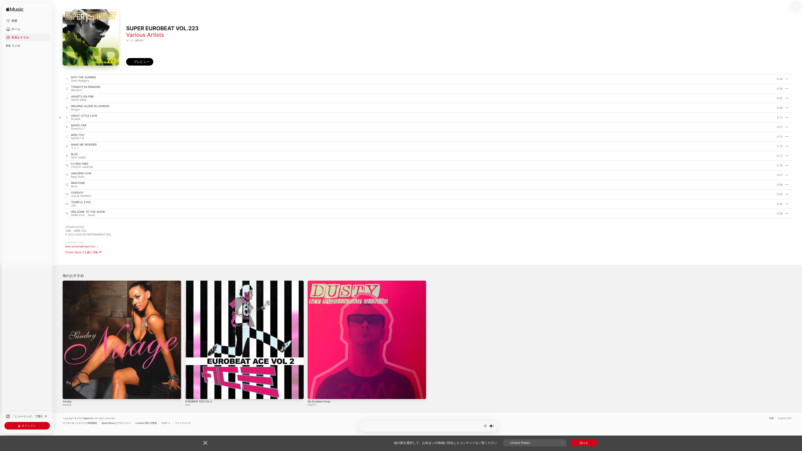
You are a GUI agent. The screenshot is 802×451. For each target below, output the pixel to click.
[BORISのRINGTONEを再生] (67, 185)
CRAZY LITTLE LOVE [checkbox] (84, 115)
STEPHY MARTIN (82, 167)
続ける (584, 443)
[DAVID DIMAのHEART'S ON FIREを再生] (67, 98)
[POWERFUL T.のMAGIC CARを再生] (67, 127)
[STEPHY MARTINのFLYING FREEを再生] (67, 165)
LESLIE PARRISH (81, 196)
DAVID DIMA (79, 99)
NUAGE (76, 119)
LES (73, 205)
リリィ (75, 147)
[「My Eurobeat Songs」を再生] (313, 394)
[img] (14, 9)
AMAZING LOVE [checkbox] (81, 173)
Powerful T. (78, 128)
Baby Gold (77, 176)
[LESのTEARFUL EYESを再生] (67, 204)
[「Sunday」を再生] (68, 394)
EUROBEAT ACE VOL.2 (199, 282)
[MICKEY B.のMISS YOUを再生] (67, 137)
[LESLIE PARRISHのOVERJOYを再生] (67, 194)
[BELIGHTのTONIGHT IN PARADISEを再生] (67, 89)
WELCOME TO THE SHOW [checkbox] (88, 211)
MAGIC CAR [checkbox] (78, 125)
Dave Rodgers (80, 80)
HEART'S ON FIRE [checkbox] (82, 96)
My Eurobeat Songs (320, 282)
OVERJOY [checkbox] (77, 192)
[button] (27, 20)
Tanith (91, 215)
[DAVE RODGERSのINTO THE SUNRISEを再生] (67, 79)
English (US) (785, 418)
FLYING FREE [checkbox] (79, 163)
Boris (74, 186)
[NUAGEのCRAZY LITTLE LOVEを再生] (67, 117)
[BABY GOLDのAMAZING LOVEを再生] (67, 175)
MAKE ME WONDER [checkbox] (83, 144)
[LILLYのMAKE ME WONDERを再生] (67, 146)
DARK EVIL (78, 215)
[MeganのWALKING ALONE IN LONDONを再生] (67, 108)
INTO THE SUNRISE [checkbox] (83, 77)
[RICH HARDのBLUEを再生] (67, 156)
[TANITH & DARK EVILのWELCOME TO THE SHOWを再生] (67, 213)
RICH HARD (78, 157)
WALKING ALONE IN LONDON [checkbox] (90, 106)
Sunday (67, 282)
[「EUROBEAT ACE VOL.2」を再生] (190, 394)
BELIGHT (76, 90)
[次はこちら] (485, 426)
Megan (75, 109)
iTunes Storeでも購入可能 (81, 252)
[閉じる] (205, 443)
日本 (771, 418)
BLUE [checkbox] (74, 154)
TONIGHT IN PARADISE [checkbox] (85, 87)
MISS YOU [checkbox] (77, 135)
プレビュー (777, 79)
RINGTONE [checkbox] (78, 183)
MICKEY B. (78, 138)
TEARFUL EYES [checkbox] (81, 202)
